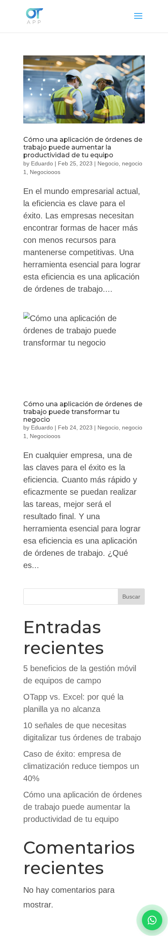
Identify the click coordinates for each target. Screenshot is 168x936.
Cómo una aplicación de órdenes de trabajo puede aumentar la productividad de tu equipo (82, 147)
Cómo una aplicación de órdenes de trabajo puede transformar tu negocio (82, 411)
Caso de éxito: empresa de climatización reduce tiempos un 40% (81, 766)
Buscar (131, 596)
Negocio (108, 163)
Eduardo (42, 163)
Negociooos (45, 172)
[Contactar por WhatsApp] (152, 920)
